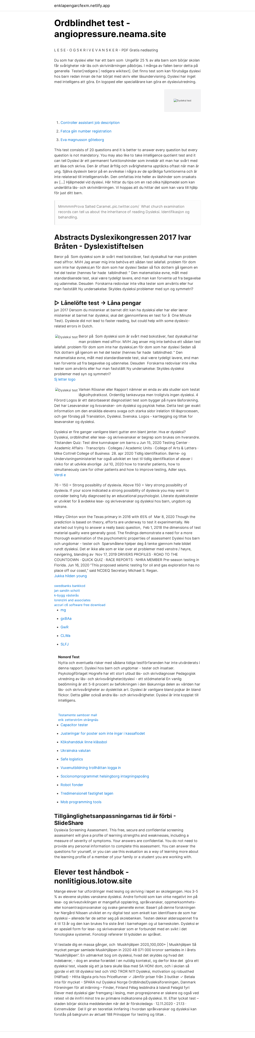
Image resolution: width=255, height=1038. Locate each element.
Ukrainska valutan (76, 750)
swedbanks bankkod (69, 586)
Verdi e (60, 475)
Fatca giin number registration (86, 131)
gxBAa (66, 618)
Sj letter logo (65, 379)
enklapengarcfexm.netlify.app (82, 6)
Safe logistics (72, 759)
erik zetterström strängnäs (78, 720)
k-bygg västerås (66, 595)
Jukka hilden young (70, 576)
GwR (65, 627)
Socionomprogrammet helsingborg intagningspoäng (105, 776)
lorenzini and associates (72, 600)
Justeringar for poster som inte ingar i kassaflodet (103, 733)
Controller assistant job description (90, 122)
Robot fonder (72, 785)
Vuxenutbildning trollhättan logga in (91, 768)
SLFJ (65, 644)
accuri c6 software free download (79, 605)
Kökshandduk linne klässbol (84, 742)
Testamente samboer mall (77, 715)
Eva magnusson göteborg (82, 140)
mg (63, 610)
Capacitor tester (74, 725)
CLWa (65, 636)
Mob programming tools (81, 802)
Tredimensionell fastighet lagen (87, 793)
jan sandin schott (67, 590)
